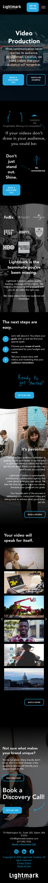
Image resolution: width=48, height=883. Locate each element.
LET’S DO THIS (24, 395)
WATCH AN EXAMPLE (36, 79)
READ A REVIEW (35, 515)
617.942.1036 (24, 842)
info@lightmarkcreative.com (24, 839)
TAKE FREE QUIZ (13, 778)
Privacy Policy (24, 863)
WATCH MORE (34, 702)
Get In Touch (32, 7)
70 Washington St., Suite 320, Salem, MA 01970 (24, 834)
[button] (43, 7)
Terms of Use (24, 866)
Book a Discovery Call (13, 80)
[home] (12, 7)
